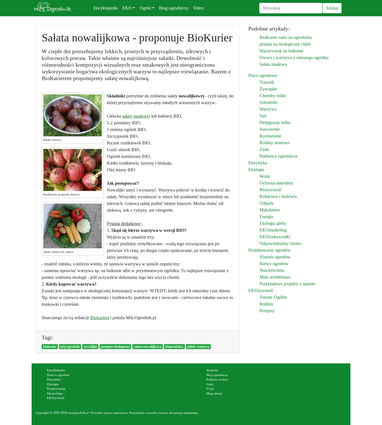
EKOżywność (260, 290)
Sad (263, 115)
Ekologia (256, 169)
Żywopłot (268, 89)
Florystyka (257, 162)
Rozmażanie (270, 136)
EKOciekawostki (275, 236)
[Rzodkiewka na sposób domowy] (72, 170)
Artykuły (212, 370)
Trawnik (267, 82)
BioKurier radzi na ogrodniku (286, 37)
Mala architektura (275, 277)
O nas (210, 388)
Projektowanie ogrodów (269, 250)
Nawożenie (270, 129)
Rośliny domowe (275, 142)
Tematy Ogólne (273, 297)
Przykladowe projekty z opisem (287, 283)
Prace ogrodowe (262, 75)
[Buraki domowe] (72, 115)
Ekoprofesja (55, 393)
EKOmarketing (273, 230)
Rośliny (266, 304)
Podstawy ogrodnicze (279, 156)
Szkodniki (268, 102)
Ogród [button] (145, 8)
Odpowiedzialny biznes (280, 243)
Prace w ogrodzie (58, 375)
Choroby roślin (273, 95)
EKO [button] (127, 8)
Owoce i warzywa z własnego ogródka (294, 57)
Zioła (264, 149)
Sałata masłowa (273, 64)
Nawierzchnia (272, 270)
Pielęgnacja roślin (275, 122)
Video (198, 8)
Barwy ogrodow (274, 263)
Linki (209, 384)
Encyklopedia (105, 8)
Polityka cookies (217, 379)
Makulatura (270, 209)
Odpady (267, 203)
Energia (266, 216)
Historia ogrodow (275, 256)
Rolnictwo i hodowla (278, 196)
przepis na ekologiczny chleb (285, 44)
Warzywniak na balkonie (281, 50)
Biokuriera (99, 317)
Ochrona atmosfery (276, 183)
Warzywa (268, 109)
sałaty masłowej (136, 116)
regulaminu (190, 412)
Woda (265, 176)
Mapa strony (214, 393)
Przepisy (267, 310)
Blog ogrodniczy (173, 8)
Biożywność (271, 189)
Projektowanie (56, 388)
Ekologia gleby (273, 223)
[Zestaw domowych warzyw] (72, 226)
